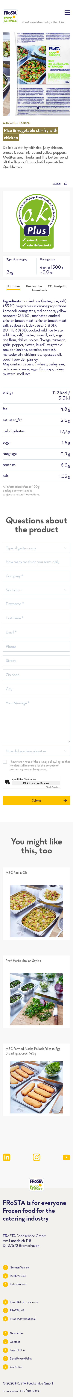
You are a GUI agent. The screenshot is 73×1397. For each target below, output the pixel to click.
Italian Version (18, 1284)
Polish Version (18, 1276)
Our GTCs (16, 1367)
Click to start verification (36, 783)
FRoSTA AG (17, 1310)
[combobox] (36, 548)
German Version (19, 1267)
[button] (34, 108)
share (56, 183)
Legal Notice (17, 1350)
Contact (15, 1342)
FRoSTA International (22, 1319)
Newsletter (16, 1333)
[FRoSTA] (10, 16)
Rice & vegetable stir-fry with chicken (43, 22)
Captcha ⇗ (53, 787)
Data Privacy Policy (21, 1358)
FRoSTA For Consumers (24, 1302)
